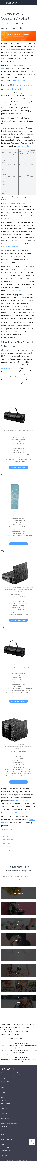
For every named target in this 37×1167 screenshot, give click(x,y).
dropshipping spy (18, 386)
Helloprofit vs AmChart (7, 829)
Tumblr (14, 1024)
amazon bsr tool (19, 80)
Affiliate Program (5, 1101)
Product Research (12, 88)
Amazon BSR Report (6, 1139)
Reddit (8, 1024)
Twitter (3, 1024)
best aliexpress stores (14, 812)
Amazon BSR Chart (15, 331)
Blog (2, 1134)
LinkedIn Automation (6, 1150)
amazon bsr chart (23, 146)
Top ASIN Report (5, 1137)
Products (3, 1085)
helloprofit (23, 290)
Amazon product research (8, 836)
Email (18, 1024)
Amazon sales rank (14, 49)
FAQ (2, 1116)
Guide (2, 1129)
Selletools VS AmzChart (7, 839)
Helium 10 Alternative (6, 1118)
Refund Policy (4, 1106)
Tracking (3, 1095)
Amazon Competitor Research (9, 1123)
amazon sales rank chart (10, 246)
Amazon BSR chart (6, 843)
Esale (2, 1153)
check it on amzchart (18, 467)
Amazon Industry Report (7, 1142)
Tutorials (3, 1132)
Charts (3, 1090)
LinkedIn (29, 1024)
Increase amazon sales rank (8, 846)
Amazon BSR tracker (6, 833)
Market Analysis (24, 84)
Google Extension (6, 1121)
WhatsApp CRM (5, 1148)
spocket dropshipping (14, 850)
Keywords (4, 1087)
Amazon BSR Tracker (20, 801)
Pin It (34, 1024)
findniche (13, 290)
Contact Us (4, 1113)
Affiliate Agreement (6, 1103)
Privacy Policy (4, 1108)
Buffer (23, 1024)
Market (3, 1092)
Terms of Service (5, 1111)
